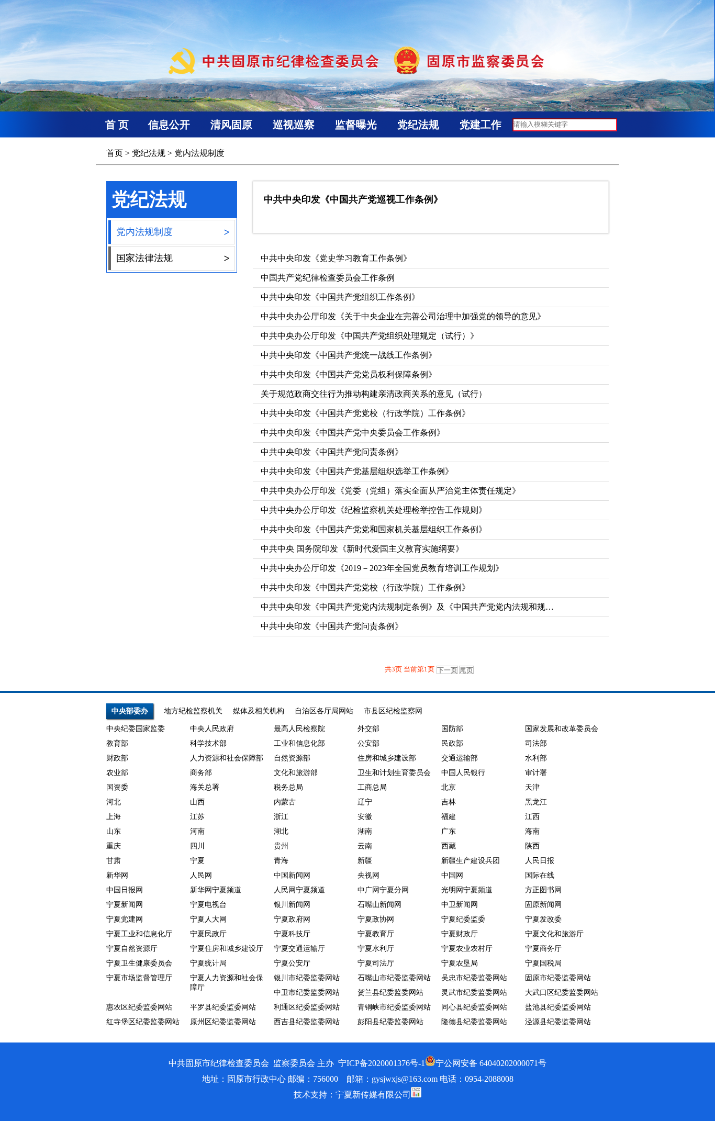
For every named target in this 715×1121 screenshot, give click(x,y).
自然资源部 (292, 758)
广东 (448, 831)
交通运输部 (459, 758)
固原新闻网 (543, 905)
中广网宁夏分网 (383, 890)
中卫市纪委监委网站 (307, 992)
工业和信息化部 (299, 743)
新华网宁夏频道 (215, 890)
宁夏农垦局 (459, 963)
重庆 (113, 846)
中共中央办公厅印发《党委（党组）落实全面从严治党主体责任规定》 (390, 490)
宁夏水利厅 (376, 948)
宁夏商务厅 (543, 948)
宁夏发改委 (543, 919)
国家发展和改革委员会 (561, 729)
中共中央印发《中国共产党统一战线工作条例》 (349, 355)
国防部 (452, 729)
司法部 (536, 743)
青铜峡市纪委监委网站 (394, 1007)
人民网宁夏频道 (299, 890)
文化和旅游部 (296, 773)
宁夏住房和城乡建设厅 (226, 948)
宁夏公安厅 (292, 963)
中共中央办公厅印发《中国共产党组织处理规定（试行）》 (369, 335)
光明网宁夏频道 (467, 890)
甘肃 (113, 861)
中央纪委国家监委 (135, 729)
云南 (365, 846)
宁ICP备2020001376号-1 (381, 1063)
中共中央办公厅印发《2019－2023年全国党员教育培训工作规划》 (382, 568)
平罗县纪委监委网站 (223, 1007)
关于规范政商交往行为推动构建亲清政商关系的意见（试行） (374, 393)
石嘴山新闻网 (379, 905)
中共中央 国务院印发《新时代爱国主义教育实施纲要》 (362, 548)
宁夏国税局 (543, 963)
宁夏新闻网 (124, 905)
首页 (114, 153)
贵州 (281, 846)
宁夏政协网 (376, 919)
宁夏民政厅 (208, 934)
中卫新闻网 (459, 905)
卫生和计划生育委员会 (394, 773)
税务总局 (288, 787)
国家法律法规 (172, 258)
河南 (197, 831)
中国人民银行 (463, 773)
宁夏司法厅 (376, 963)
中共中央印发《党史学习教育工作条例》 (336, 258)
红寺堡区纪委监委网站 (143, 1022)
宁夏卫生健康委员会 (139, 963)
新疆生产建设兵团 (470, 861)
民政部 (452, 743)
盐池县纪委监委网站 (558, 1007)
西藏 (448, 846)
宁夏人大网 (208, 919)
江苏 (197, 817)
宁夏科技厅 (292, 934)
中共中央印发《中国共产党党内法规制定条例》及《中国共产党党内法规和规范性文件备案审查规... (444, 606)
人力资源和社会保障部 (226, 758)
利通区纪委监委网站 (307, 1007)
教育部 (117, 743)
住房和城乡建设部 (387, 758)
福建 (448, 817)
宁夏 (197, 861)
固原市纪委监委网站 (558, 978)
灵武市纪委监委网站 (474, 992)
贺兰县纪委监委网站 (390, 992)
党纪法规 (148, 153)
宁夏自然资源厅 (132, 948)
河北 (113, 802)
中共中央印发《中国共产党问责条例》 (332, 451)
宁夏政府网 (292, 919)
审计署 (536, 773)
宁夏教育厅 (376, 934)
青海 (281, 861)
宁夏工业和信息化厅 (139, 934)
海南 (532, 831)
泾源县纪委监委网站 (558, 1022)
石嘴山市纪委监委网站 (394, 978)
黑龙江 (536, 802)
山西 (197, 802)
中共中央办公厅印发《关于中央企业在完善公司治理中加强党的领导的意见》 (403, 316)
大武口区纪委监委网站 (561, 992)
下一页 (447, 670)
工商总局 (372, 787)
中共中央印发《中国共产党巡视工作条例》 (353, 199)
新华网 (117, 875)
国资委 (117, 787)
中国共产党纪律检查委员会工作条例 (328, 277)
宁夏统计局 (208, 963)
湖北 (281, 831)
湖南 (365, 831)
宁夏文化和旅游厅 (554, 934)
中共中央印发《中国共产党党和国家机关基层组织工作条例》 (374, 529)
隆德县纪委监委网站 (474, 1022)
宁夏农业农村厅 (467, 948)
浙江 (281, 817)
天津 (532, 787)
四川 (197, 846)
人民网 (201, 875)
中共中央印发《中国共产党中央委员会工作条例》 (353, 432)
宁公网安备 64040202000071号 (490, 1063)
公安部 (368, 743)
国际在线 (539, 875)
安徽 (365, 817)
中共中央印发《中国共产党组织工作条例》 (340, 297)
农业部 (117, 773)
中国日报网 (124, 890)
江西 (532, 817)
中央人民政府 (212, 729)
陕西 (532, 846)
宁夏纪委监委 (463, 919)
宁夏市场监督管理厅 (139, 978)
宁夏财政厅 (459, 934)
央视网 (368, 875)
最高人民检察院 (299, 729)
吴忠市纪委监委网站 (474, 978)
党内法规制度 (199, 153)
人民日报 (539, 861)
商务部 (201, 773)
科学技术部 (208, 743)
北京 (448, 787)
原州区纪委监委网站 (223, 1022)
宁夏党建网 (124, 919)
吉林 (448, 802)
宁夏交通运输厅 (299, 948)
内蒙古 (285, 802)
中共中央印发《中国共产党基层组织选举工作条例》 (357, 471)
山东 (113, 831)
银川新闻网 (292, 905)
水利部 (536, 758)
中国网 (452, 875)
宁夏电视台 (208, 905)
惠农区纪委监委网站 (139, 1007)
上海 (113, 817)
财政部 (117, 758)
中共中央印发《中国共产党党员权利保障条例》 (349, 374)
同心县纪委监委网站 (474, 1007)
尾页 (466, 670)
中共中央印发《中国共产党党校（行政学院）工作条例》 (365, 413)
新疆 (365, 861)
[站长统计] (416, 1094)
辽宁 (365, 802)
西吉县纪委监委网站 (307, 1022)
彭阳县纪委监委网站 (390, 1022)
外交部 (368, 729)
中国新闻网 (292, 875)
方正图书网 (543, 890)
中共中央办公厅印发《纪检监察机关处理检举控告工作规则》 (374, 510)
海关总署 (204, 787)
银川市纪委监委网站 (307, 978)
